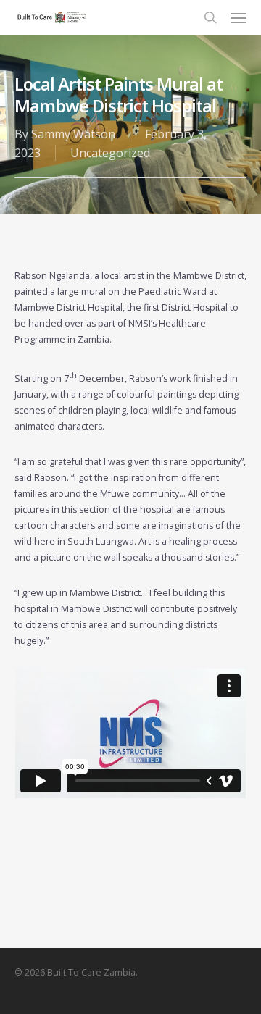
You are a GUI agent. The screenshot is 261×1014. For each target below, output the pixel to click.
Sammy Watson (73, 134)
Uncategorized (110, 153)
